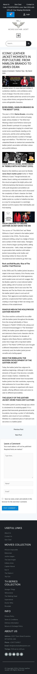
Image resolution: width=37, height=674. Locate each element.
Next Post (18, 435)
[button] (18, 35)
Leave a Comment (8, 71)
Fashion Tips (20, 71)
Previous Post (18, 429)
